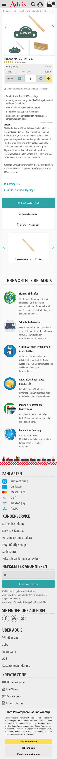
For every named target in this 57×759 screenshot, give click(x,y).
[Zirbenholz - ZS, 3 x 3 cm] (29, 27)
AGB (4, 658)
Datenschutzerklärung (16, 665)
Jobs (5, 644)
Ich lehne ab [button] (28, 747)
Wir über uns (10, 637)
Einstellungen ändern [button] (28, 754)
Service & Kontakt (13, 530)
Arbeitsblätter (14, 703)
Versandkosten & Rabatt (17, 537)
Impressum (9, 651)
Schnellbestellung (13, 523)
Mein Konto (9, 552)
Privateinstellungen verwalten (21, 559)
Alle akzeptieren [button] (28, 741)
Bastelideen (13, 696)
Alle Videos (12, 689)
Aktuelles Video (16, 682)
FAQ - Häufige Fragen (15, 544)
